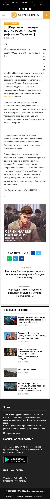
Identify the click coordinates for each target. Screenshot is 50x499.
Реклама (15, 3)
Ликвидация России (27, 370)
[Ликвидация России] (10, 373)
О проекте (6, 4)
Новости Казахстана (11, 23)
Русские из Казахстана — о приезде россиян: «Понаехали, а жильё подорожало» (32, 335)
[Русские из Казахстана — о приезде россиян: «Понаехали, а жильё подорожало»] (10, 336)
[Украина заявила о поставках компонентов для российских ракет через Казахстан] (10, 320)
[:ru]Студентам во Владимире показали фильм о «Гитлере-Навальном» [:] (25, 293)
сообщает (9, 97)
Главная (9, 496)
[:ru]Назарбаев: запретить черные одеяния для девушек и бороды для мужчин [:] (25, 274)
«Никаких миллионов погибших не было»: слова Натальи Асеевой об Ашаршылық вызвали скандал (30, 354)
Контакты (24, 3)
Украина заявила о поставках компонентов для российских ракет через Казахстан (31, 319)
